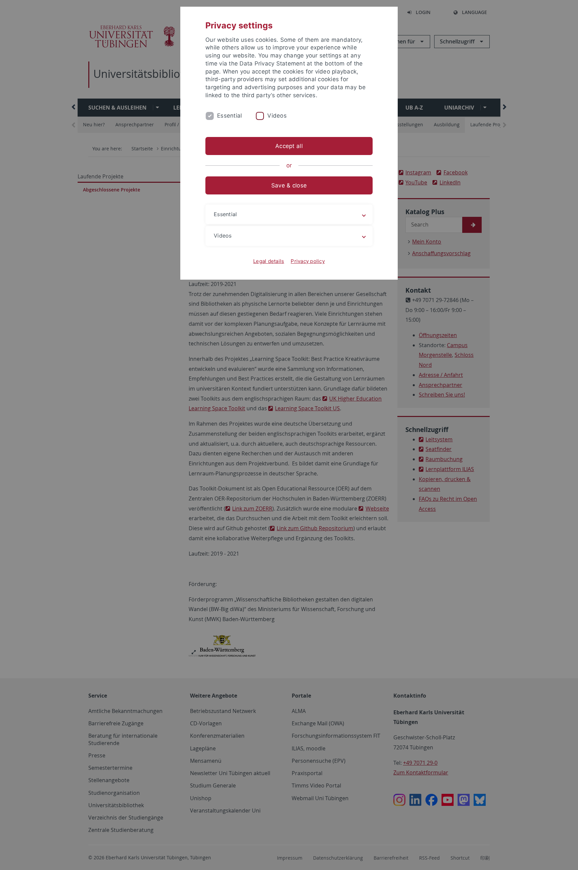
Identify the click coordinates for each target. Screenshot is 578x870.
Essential (229, 115)
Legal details (268, 261)
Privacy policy (308, 261)
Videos (277, 115)
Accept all (289, 146)
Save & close (289, 185)
